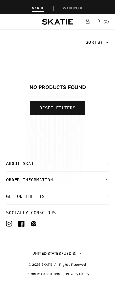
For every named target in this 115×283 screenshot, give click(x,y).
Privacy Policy (77, 274)
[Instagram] (9, 224)
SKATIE (47, 264)
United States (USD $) (54, 253)
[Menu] (24, 22)
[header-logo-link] (57, 22)
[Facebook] (21, 224)
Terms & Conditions (43, 274)
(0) (106, 21)
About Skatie (22, 163)
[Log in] (88, 21)
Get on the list (27, 196)
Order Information (29, 179)
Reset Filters (57, 107)
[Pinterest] (33, 224)
